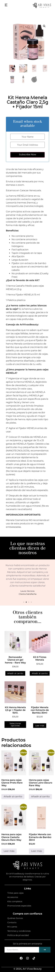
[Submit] (45, 950)
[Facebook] (21, 958)
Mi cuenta (12, 926)
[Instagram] (27, 958)
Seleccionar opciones (15, 724)
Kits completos (14, 901)
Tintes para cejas (15, 893)
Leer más (39, 725)
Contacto (11, 922)
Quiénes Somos (15, 918)
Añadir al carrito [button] (15, 673)
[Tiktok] (34, 958)
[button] (44, 26)
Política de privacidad (18, 935)
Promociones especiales (19, 905)
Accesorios (12, 897)
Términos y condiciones (19, 931)
